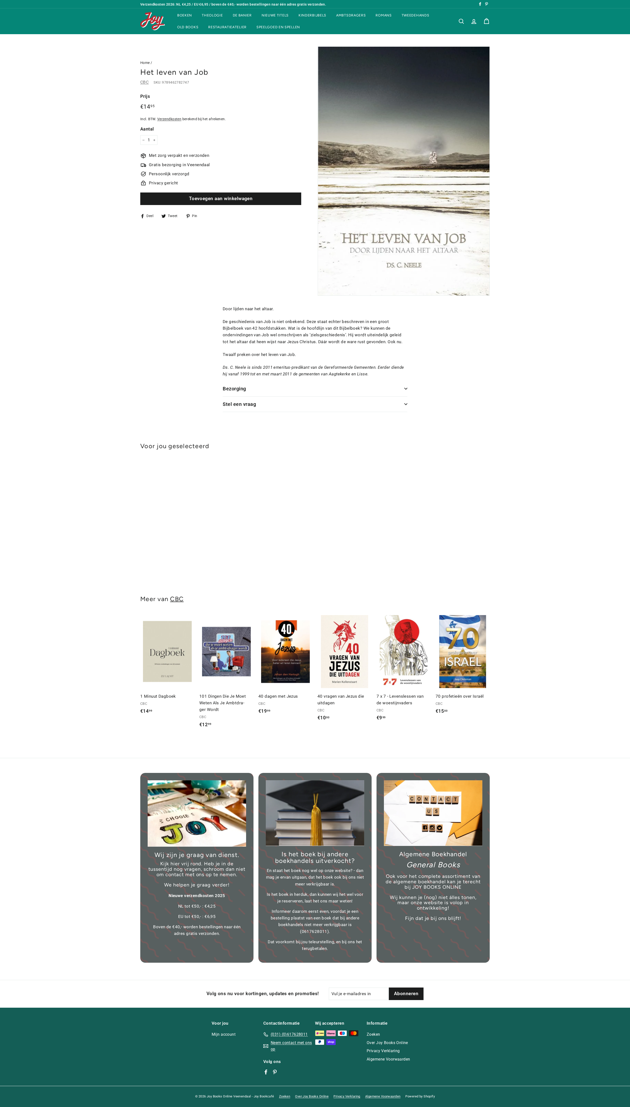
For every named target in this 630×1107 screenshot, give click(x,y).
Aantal (147, 129)
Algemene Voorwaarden (388, 1059)
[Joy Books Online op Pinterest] (274, 1072)
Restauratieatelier (227, 27)
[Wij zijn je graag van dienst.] (197, 813)
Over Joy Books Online (387, 1042)
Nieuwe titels (275, 15)
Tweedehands (415, 15)
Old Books (187, 27)
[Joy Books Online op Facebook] (265, 1072)
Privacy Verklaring (383, 1050)
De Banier (242, 15)
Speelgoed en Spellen (278, 27)
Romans (384, 15)
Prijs (145, 96)
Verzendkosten (169, 119)
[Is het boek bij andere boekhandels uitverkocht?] (315, 813)
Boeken (184, 15)
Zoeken (373, 1034)
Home (145, 63)
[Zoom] (403, 171)
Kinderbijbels (312, 15)
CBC (144, 82)
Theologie (212, 15)
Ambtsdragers (351, 15)
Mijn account (224, 1034)
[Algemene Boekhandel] (433, 813)
